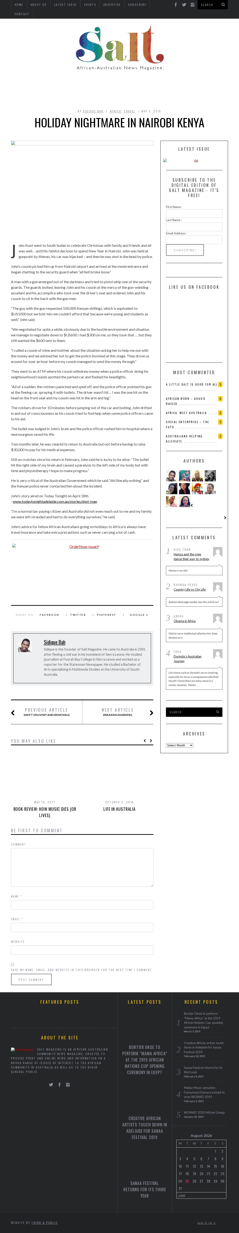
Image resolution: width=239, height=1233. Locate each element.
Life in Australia (119, 809)
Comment (18, 844)
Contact (22, 14)
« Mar (181, 1195)
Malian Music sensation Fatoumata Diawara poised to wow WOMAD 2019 (204, 1092)
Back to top (206, 1223)
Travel (129, 111)
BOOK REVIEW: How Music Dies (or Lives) (45, 812)
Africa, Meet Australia (186, 413)
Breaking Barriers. (118, 712)
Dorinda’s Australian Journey (187, 659)
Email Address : (176, 233)
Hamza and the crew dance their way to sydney (191, 556)
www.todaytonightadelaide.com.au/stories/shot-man (55, 501)
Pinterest (106, 614)
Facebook (49, 614)
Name (16, 896)
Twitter (78, 614)
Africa (115, 111)
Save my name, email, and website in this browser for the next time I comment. (82, 970)
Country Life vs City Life (190, 589)
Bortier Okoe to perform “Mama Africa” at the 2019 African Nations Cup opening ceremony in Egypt (144, 1059)
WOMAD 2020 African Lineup (204, 1112)
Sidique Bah (93, 111)
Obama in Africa (185, 621)
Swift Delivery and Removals (47, 712)
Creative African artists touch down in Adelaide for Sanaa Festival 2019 (144, 1127)
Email (17, 919)
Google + (139, 614)
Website (18, 942)
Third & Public (44, 1223)
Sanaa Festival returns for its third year (144, 1189)
